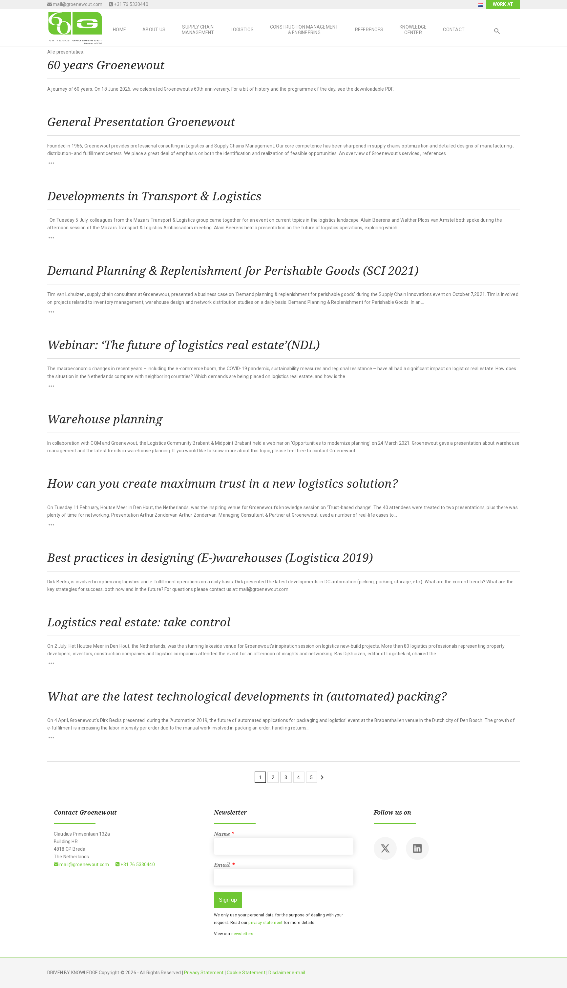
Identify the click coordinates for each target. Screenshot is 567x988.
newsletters (242, 933)
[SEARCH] (497, 31)
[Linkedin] (417, 848)
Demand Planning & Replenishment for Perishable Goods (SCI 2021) (232, 270)
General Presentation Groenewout (141, 121)
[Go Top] (555, 973)
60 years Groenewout (105, 65)
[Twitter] (385, 848)
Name (224, 834)
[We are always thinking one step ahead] (75, 27)
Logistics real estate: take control (138, 622)
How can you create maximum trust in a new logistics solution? (222, 483)
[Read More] (283, 163)
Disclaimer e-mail (286, 972)
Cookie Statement (246, 972)
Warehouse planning (104, 419)
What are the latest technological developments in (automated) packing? (247, 696)
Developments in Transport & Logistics (154, 196)
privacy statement (265, 922)
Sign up (228, 900)
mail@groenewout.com (77, 4)
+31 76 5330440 (130, 4)
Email (224, 865)
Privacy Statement (204, 972)
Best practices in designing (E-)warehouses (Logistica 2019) (210, 557)
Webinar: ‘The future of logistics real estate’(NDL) (183, 344)
